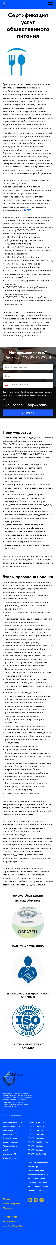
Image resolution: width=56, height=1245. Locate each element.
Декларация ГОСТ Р (11, 1130)
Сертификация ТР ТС (11, 1126)
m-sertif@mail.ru (11, 1221)
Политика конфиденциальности (13, 1110)
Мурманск (8, 1208)
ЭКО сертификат (10, 1146)
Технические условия (36, 1178)
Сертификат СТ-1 (10, 1154)
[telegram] (41, 1201)
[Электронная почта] (30, 1201)
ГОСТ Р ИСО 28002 (36, 1146)
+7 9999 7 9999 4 (35, 357)
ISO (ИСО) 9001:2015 (36, 1122)
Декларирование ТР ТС (13, 1122)
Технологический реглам (38, 1186)
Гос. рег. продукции (36, 1170)
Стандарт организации (37, 1182)
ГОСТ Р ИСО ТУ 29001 (37, 1154)
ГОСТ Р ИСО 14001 (36, 1126)
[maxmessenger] (36, 1201)
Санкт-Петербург (11, 1203)
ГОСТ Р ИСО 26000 (36, 1138)
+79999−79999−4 (11, 1217)
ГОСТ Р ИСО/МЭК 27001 (38, 1142)
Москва (6, 1199)
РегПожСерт (33, 1167)
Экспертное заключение (38, 1174)
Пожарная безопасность (38, 1163)
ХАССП (27, 210)
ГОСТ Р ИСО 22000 (36, 1134)
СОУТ (5, 1150)
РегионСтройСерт (10, 1138)
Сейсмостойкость (10, 1142)
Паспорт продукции (36, 1190)
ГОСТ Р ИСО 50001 (36, 1150)
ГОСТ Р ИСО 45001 (36, 1130)
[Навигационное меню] (50, 4)
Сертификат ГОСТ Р (11, 1134)
